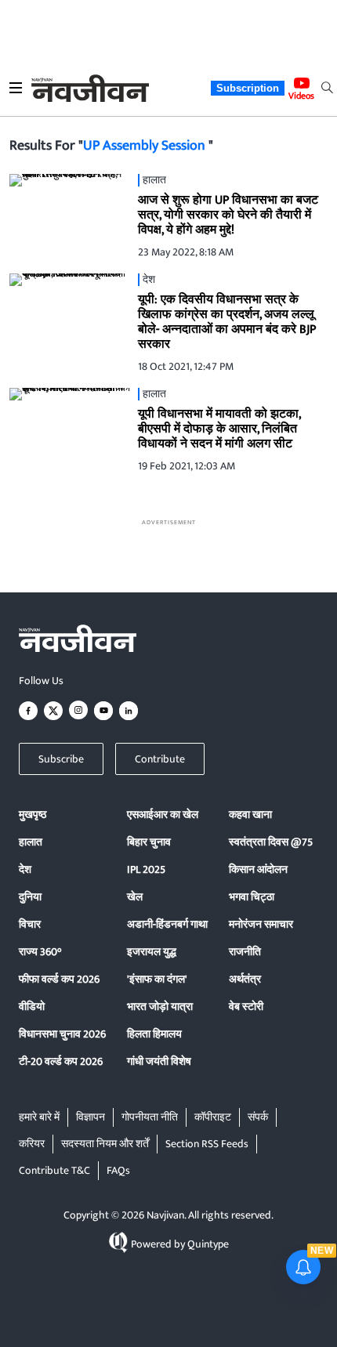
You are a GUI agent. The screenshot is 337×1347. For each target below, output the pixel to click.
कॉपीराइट (212, 1117)
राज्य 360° (40, 952)
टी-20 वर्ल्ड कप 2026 (61, 1061)
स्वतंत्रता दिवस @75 (271, 842)
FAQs (118, 1170)
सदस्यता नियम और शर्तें (105, 1144)
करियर (32, 1144)
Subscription (247, 88)
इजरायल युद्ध (151, 952)
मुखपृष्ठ (32, 815)
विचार (30, 924)
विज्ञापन (90, 1117)
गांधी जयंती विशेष (159, 1061)
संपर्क (258, 1117)
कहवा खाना (250, 815)
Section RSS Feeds (206, 1144)
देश (25, 869)
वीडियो (32, 1007)
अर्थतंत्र (245, 979)
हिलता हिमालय (154, 1034)
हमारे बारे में (39, 1117)
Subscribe (61, 759)
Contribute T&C (54, 1170)
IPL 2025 (146, 869)
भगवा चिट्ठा (251, 897)
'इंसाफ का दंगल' (157, 979)
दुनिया (30, 897)
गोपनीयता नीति (149, 1117)
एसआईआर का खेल (162, 815)
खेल (135, 897)
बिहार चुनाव (149, 842)
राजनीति (245, 952)
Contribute (160, 759)
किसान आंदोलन (258, 869)
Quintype (208, 1244)
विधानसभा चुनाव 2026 (62, 1034)
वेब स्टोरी (246, 1007)
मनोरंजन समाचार (261, 924)
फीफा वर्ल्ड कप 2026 (59, 979)
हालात (30, 842)
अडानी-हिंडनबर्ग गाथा (167, 924)
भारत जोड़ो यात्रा (160, 1007)
